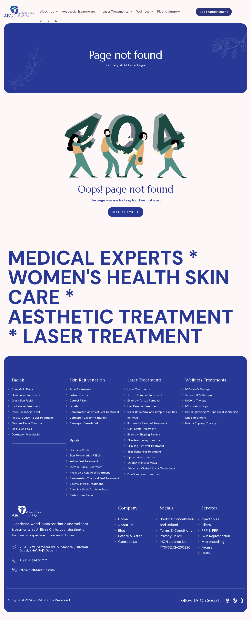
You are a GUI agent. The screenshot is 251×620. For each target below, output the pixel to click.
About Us (47, 11)
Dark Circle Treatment (141, 429)
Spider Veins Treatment (142, 457)
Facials (74, 406)
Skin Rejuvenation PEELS (85, 455)
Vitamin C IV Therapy (198, 395)
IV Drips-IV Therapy (197, 389)
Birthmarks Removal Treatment (147, 423)
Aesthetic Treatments (78, 11)
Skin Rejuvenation (216, 536)
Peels (206, 553)
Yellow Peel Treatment (84, 461)
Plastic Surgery (168, 11)
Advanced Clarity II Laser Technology (151, 468)
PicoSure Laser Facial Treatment (32, 417)
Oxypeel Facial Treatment (28, 423)
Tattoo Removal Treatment (144, 395)
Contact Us (48, 21)
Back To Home (123, 212)
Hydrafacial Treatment (26, 406)
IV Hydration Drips (196, 406)
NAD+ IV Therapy (195, 400)
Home (123, 519)
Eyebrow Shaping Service (143, 434)
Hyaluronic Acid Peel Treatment (90, 472)
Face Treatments (80, 389)
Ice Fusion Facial (22, 429)
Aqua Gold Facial (23, 389)
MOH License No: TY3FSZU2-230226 (175, 544)
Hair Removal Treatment (142, 406)
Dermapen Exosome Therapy (88, 417)
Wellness (142, 11)
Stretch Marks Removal (142, 463)
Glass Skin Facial (22, 400)
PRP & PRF (210, 530)
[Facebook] (242, 600)
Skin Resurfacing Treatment (145, 440)
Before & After (130, 536)
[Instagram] (227, 600)
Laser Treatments (115, 11)
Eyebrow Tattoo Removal (143, 400)
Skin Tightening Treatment (144, 451)
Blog (121, 530)
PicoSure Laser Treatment (144, 474)
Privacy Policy (171, 536)
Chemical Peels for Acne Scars (89, 489)
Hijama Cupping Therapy (201, 423)
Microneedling (213, 541)
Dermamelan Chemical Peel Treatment (94, 412)
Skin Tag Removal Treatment (145, 446)
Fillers (206, 524)
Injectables (210, 519)
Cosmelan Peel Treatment (86, 484)
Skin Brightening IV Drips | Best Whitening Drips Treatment (211, 414)
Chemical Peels (79, 450)
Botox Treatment (81, 395)
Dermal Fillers (78, 400)
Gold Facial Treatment (26, 395)
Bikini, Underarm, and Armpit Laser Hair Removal (152, 414)
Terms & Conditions (176, 530)
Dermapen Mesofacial (26, 434)
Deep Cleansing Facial (26, 412)
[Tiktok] (235, 600)
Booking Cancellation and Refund (177, 522)
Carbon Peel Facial (81, 495)
